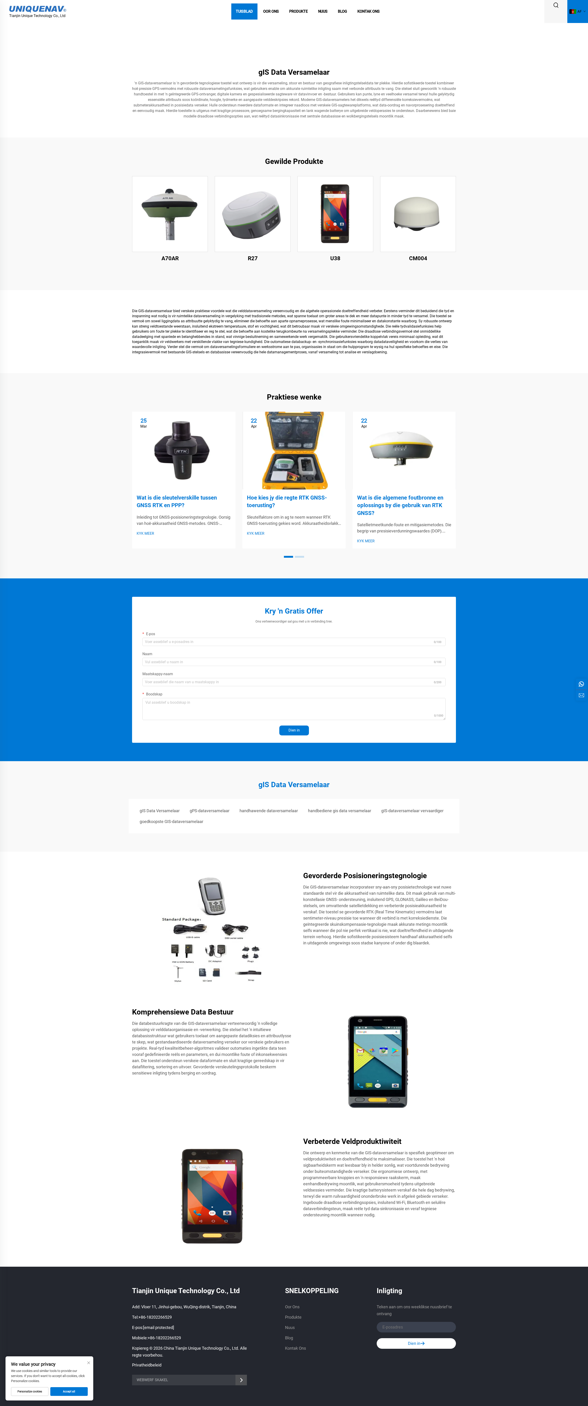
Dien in (294, 730)
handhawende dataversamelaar (269, 810)
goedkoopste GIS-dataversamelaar (171, 821)
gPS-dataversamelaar (209, 810)
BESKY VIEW (170, 214)
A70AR (170, 258)
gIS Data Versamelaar (160, 810)
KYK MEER (145, 533)
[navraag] (581, 695)
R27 (253, 258)
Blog (342, 11)
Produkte (298, 11)
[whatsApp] (581, 684)
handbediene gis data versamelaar (339, 810)
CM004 (418, 258)
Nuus (323, 11)
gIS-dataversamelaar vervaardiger (412, 810)
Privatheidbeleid (146, 1365)
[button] (288, 557)
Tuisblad (244, 11)
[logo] (38, 8)
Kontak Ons (368, 11)
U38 (335, 258)
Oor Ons (271, 11)
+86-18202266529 (155, 1317)
